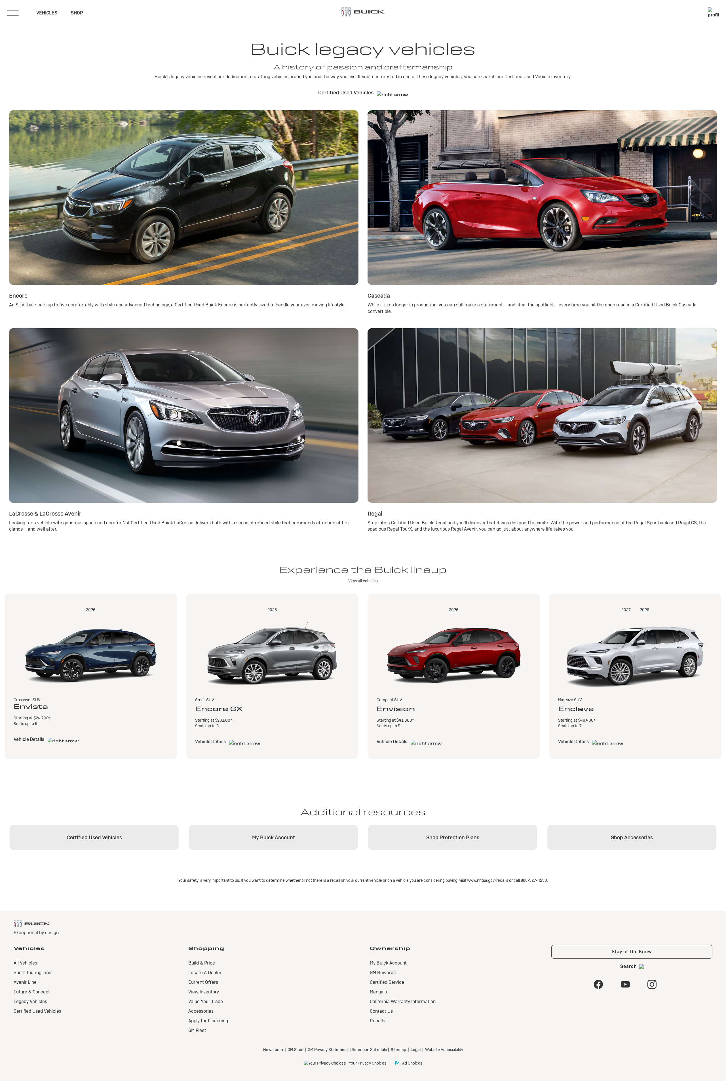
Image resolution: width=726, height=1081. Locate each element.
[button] (50, 717)
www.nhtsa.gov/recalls (487, 880)
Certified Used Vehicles (346, 92)
